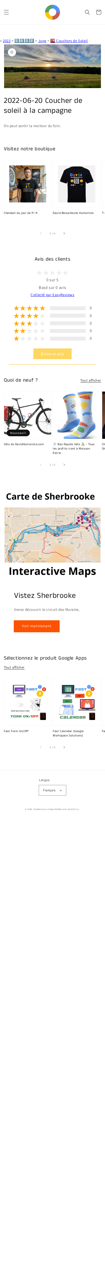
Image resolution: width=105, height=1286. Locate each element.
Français (49, 790)
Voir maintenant (36, 625)
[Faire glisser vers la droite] (64, 233)
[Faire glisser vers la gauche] (41, 233)
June (42, 40)
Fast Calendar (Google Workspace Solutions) (68, 733)
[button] (6, 12)
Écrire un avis (52, 354)
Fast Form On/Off (16, 731)
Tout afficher (90, 380)
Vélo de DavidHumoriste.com (24, 444)
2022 (6, 40)
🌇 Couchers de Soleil (69, 40)
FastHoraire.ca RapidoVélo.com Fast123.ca (56, 809)
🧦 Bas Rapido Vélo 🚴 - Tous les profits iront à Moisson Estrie (74, 448)
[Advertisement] (52, 1052)
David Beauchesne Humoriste (73, 213)
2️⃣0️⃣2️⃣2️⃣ (24, 40)
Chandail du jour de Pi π (20, 213)
